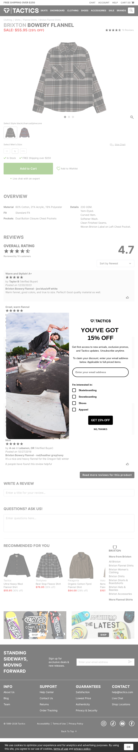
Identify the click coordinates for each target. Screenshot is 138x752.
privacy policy (82, 748)
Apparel (83, 409)
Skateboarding (88, 390)
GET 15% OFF (100, 420)
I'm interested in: (82, 384)
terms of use (61, 748)
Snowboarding (88, 396)
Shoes (82, 403)
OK (129, 746)
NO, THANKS (100, 429)
